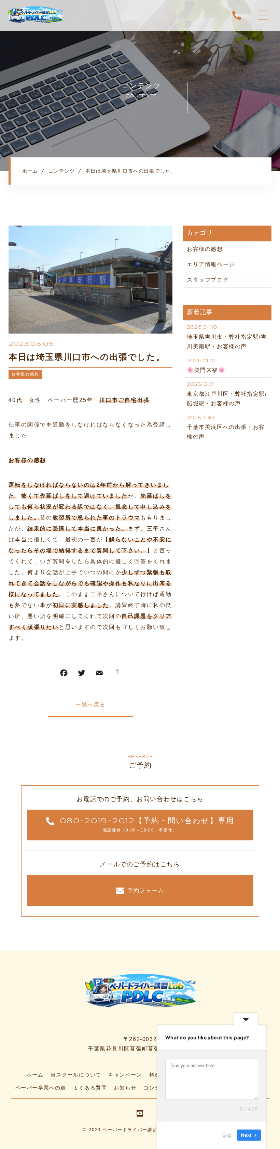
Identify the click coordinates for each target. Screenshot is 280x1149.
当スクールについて (76, 1075)
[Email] (99, 674)
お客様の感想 (25, 374)
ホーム (35, 1075)
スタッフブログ (208, 280)
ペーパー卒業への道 (40, 1088)
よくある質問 (90, 1088)
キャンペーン (125, 1075)
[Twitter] (81, 674)
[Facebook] (63, 674)
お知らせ (125, 1088)
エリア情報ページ (211, 264)
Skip (227, 1135)
